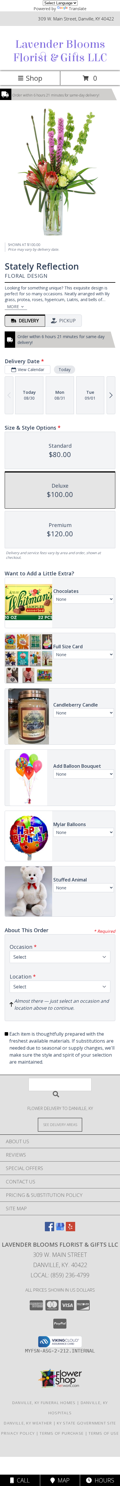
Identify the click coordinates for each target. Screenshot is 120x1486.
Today (64, 369)
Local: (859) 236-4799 (60, 1275)
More (13, 306)
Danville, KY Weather (28, 1423)
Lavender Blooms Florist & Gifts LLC (60, 51)
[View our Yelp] (70, 1229)
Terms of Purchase (62, 1433)
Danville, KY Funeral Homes (44, 1402)
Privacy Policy (18, 1433)
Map (62, 1480)
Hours (103, 1480)
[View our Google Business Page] (60, 1229)
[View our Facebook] (49, 1229)
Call (22, 1480)
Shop (34, 78)
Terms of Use (104, 1433)
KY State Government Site (86, 1423)
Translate (78, 8)
